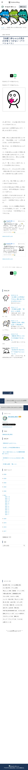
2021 (5, 495)
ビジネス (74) (18, 605)
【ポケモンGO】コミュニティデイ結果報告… (15, 401)
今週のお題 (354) (7, 593)
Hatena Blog (12, 767)
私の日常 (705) (6, 585)
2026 (5, 474)
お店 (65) (11, 608)
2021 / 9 (7, 501)
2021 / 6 (7, 506)
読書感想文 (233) (17, 593)
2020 (5, 518)
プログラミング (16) (8, 616)
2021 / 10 (7, 500)
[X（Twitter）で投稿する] (11, 75)
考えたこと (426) (7, 590)
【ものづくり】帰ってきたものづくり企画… (12, 407)
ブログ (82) (5, 605)
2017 (5, 531)
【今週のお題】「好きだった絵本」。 (18, 310)
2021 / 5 (7, 508)
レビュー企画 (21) (19, 613)
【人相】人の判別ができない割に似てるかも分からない (18, 299)
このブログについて (7, 426)
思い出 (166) (6, 602)
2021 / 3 (7, 511)
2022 (5, 491)
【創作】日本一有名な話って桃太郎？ (18, 323)
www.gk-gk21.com (7, 236)
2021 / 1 (7, 514)
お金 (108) (12, 602)
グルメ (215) (6, 596)
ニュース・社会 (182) (8, 599)
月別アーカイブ (8, 470)
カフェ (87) (19, 602)
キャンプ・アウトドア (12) (9, 619)
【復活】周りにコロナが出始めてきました (18, 338)
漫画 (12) (16, 616)
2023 (5, 487)
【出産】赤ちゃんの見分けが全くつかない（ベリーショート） (13, 40)
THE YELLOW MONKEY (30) (10, 610)
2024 (5, 482)
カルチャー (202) (14, 596)
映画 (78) (12, 605)
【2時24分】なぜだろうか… (9, 443)
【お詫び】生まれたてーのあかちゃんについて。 (18, 352)
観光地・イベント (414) (18, 590)
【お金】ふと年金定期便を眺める (11, 447)
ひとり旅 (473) (6, 588)
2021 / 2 (7, 513)
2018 (5, 527)
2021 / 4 (7, 509)
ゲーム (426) (14, 588)
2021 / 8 (7, 503)
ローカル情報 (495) (16, 585)
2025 (5, 478)
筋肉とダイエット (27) (8, 613)
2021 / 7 (7, 505)
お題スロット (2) (7, 622)
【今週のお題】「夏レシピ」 (10, 464)
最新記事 (6, 438)
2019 (5, 522)
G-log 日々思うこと (10, 7)
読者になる (23, 6)
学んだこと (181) (19, 599)
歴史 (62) (16, 608)
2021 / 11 (7, 498)
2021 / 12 (7, 497)
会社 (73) (5, 608)
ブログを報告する (20, 767)
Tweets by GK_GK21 (7, 434)
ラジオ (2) (19, 619)
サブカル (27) (21, 610)
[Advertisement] (14, 59)
